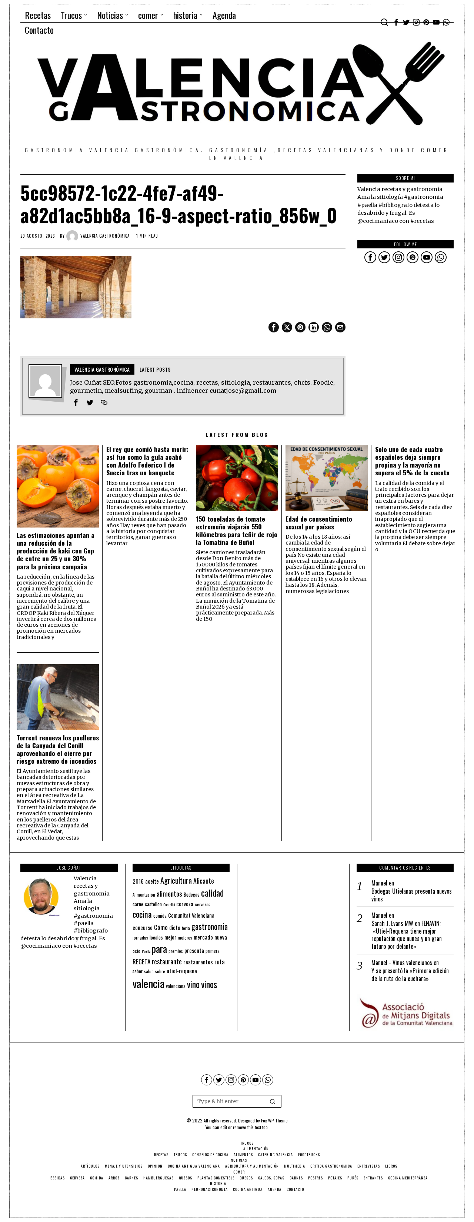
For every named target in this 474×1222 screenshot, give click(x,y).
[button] (272, 1101)
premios (175, 951)
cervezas (202, 904)
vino (193, 984)
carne (138, 904)
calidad (212, 892)
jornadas (140, 938)
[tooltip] (396, 22)
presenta (194, 950)
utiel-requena (182, 970)
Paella (146, 951)
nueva (220, 937)
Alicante (203, 880)
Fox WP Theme (274, 1120)
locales (156, 937)
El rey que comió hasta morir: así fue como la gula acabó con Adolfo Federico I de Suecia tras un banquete (147, 460)
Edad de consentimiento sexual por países (319, 522)
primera (213, 950)
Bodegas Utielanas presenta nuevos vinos (411, 895)
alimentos (169, 893)
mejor (170, 937)
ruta (219, 961)
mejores (185, 937)
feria (186, 928)
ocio (136, 951)
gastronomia (209, 926)
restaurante (167, 961)
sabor (138, 971)
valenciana (176, 986)
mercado (203, 937)
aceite (152, 881)
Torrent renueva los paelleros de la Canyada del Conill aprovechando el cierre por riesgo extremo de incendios (58, 749)
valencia (148, 983)
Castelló (169, 904)
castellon (153, 904)
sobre (160, 971)
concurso (143, 927)
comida (160, 915)
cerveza (184, 903)
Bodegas (192, 894)
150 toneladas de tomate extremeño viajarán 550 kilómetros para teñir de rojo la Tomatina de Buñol (236, 530)
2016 (138, 881)
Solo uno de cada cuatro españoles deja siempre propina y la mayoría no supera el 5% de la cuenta (412, 460)
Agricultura (176, 880)
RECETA (141, 961)
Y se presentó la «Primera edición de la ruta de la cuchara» (410, 974)
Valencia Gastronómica (105, 236)
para (159, 948)
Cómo (161, 927)
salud (149, 971)
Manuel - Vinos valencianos (401, 962)
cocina (142, 914)
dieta (174, 927)
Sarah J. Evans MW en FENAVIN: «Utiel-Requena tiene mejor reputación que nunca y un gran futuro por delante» (406, 935)
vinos (209, 984)
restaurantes (198, 962)
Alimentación (144, 895)
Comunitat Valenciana (191, 915)
